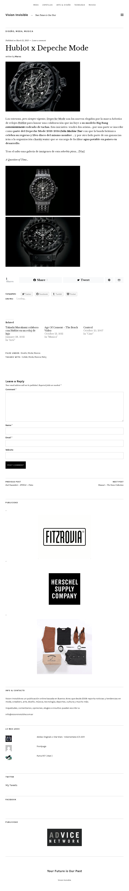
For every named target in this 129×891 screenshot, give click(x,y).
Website (9, 450)
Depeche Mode (56, 118)
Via (81, 151)
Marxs (18, 56)
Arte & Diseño (63, 5)
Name (9, 425)
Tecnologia (79, 5)
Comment (11, 389)
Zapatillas (47, 5)
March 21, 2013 (22, 40)
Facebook (11, 800)
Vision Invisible (17, 15)
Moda (36, 5)
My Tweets (11, 785)
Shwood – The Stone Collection (110, 483)
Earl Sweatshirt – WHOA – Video (19, 483)
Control (88, 327)
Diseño (10, 31)
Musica (92, 5)
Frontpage (41, 746)
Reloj (44, 357)
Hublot (22, 122)
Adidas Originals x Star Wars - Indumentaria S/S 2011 (61, 737)
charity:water (41, 139)
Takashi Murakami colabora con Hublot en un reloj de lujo (22, 330)
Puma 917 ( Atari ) (45, 756)
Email (9, 437)
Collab (25, 357)
